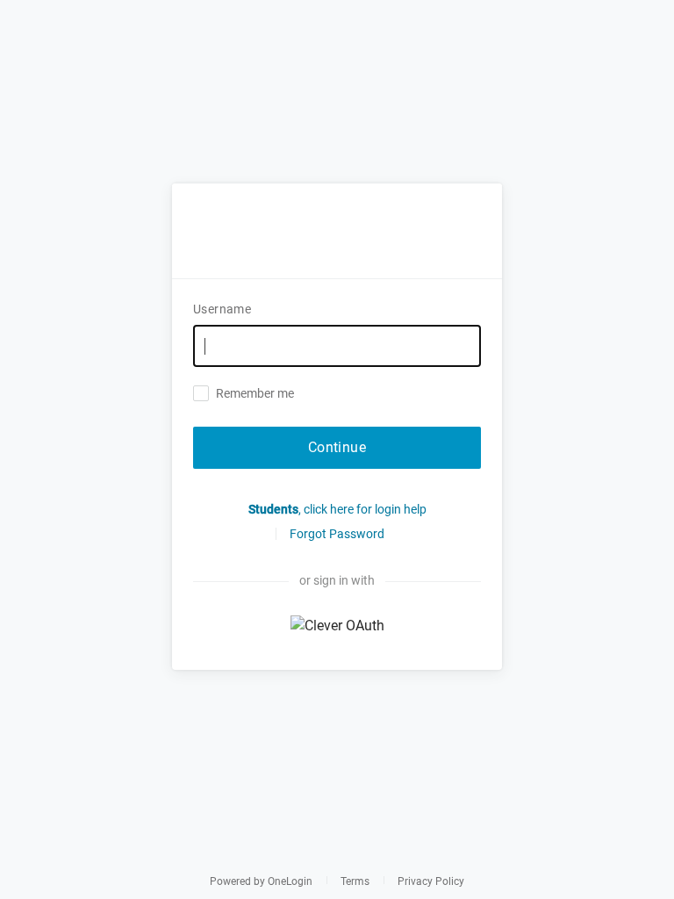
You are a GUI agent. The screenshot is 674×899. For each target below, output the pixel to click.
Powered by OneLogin (261, 881)
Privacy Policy (431, 881)
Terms (355, 881)
